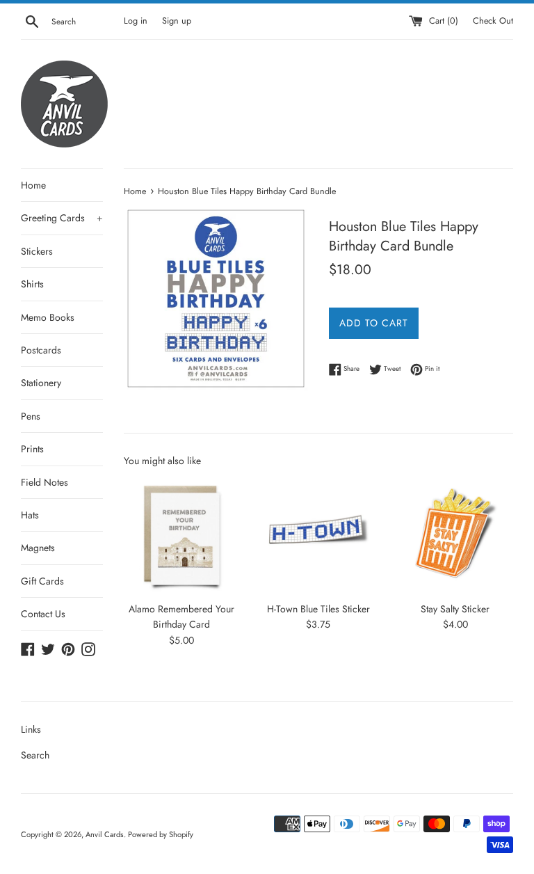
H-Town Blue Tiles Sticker (318, 609)
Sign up (176, 21)
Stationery (41, 383)
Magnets (38, 548)
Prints (32, 449)
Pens (30, 416)
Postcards (41, 350)
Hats (30, 515)
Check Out (493, 21)
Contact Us (43, 614)
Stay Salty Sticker (455, 609)
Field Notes (44, 482)
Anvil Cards (105, 834)
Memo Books (47, 317)
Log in (135, 21)
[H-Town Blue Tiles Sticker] (318, 536)
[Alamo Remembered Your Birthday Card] (182, 536)
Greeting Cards (62, 218)
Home (33, 185)
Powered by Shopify (160, 834)
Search (35, 755)
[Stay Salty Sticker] (455, 536)
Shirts (32, 284)
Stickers (37, 251)
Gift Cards (42, 581)
